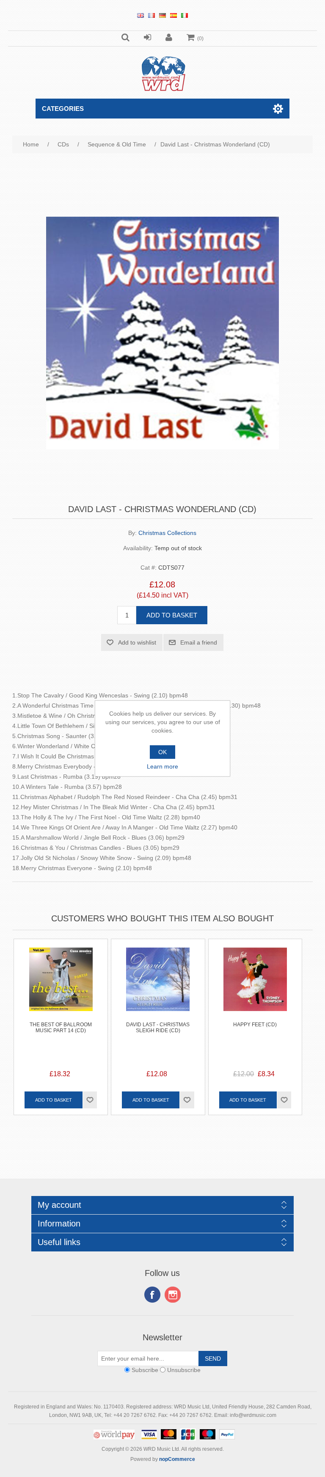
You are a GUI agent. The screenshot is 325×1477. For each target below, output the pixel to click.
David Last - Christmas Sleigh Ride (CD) (158, 1027)
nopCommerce (177, 1459)
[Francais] (151, 15)
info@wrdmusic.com (253, 1415)
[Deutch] (162, 15)
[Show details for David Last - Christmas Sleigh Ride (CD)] (158, 985)
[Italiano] (184, 15)
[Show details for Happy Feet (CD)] (255, 985)
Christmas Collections (167, 532)
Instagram (173, 1295)
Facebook (152, 1295)
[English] (140, 15)
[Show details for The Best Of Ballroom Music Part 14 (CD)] (60, 985)
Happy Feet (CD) (255, 1025)
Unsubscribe (184, 1370)
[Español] (173, 15)
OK (162, 752)
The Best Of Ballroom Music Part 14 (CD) (61, 1027)
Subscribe (145, 1370)
